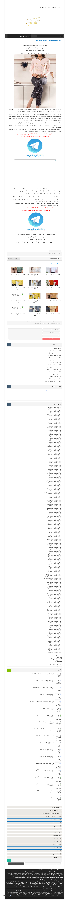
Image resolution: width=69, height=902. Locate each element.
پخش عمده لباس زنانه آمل (55, 567)
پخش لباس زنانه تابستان (56, 810)
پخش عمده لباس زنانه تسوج (54, 494)
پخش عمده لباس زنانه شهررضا (54, 451)
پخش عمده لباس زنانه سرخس (54, 478)
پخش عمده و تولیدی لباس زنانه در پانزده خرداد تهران (42, 701)
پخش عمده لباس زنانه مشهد (54, 415)
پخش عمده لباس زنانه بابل (55, 568)
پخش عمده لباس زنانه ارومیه (54, 424)
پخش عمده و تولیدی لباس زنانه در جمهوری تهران (43, 673)
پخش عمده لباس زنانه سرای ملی (53, 579)
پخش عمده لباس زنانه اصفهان (54, 410)
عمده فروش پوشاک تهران (56, 659)
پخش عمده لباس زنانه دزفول (54, 603)
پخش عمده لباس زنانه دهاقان (54, 454)
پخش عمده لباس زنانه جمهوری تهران (52, 578)
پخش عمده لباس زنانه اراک (55, 435)
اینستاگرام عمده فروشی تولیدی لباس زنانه (52, 813)
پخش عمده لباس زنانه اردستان (54, 572)
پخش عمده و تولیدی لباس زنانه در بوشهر (52, 275)
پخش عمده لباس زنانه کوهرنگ (54, 537)
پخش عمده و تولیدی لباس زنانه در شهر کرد (52, 314)
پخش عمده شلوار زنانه (56, 371)
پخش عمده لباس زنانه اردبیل (54, 430)
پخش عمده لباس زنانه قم (55, 418)
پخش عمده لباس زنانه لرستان (54, 411)
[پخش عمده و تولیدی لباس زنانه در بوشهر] (52, 272)
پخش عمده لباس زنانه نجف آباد (54, 584)
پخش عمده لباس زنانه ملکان (54, 466)
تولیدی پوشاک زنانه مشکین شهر (28, 53)
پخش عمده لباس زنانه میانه (55, 465)
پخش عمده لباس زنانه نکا (55, 562)
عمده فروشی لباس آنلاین (33, 321)
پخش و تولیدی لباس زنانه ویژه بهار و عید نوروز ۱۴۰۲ (42, 735)
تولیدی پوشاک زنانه (57, 655)
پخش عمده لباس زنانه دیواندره (54, 632)
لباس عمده (44, 323)
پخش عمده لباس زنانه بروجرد (54, 645)
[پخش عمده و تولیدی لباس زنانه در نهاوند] (35, 311)
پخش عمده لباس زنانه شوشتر (54, 490)
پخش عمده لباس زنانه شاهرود (54, 648)
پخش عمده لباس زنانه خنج (55, 505)
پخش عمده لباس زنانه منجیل (54, 618)
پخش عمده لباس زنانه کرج (55, 408)
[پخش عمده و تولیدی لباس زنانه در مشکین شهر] (35, 81)
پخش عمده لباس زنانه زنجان (54, 428)
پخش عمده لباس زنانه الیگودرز (54, 642)
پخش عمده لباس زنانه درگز (55, 477)
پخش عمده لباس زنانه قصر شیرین (53, 541)
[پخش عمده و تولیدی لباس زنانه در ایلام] (35, 285)
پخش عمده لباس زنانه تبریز (55, 423)
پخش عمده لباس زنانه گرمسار (54, 649)
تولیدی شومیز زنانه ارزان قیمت (47, 708)
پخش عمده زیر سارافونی (55, 362)
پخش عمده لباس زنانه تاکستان (54, 437)
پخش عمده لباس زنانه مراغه (54, 459)
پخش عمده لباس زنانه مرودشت (54, 504)
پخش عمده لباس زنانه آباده (55, 605)
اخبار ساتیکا (58, 348)
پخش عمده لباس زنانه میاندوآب (54, 520)
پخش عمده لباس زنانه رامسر (54, 555)
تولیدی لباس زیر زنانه (57, 853)
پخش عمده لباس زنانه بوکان (54, 513)
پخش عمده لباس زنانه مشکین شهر (53, 548)
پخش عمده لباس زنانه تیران (55, 586)
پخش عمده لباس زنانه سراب (54, 458)
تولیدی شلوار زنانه (57, 844)
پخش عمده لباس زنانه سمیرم (54, 453)
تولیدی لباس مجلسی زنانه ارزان (54, 850)
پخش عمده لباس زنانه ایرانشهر (54, 524)
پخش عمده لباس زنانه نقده (55, 521)
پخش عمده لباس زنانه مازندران (54, 414)
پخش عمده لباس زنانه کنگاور (54, 626)
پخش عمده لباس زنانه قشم (55, 529)
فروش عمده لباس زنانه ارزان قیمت (54, 323)
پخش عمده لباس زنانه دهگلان (54, 450)
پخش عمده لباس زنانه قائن (55, 598)
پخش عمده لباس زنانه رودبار (54, 563)
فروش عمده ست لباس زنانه (22, 321)
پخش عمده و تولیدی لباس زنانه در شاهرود (52, 288)
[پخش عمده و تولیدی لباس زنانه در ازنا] (52, 298)
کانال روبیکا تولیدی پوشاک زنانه (47, 742)
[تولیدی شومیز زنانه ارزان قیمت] (58, 711)
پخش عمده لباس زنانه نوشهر (54, 559)
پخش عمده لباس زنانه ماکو (55, 447)
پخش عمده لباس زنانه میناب (54, 528)
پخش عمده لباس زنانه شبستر (54, 469)
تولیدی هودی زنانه (57, 829)
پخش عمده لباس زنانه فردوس (54, 484)
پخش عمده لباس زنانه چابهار (54, 532)
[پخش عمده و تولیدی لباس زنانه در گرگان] (35, 272)
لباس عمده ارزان (38, 323)
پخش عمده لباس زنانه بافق (55, 549)
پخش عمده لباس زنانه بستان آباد (53, 467)
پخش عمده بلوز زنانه (56, 350)
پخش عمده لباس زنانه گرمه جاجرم (53, 481)
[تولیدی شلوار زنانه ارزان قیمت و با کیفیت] (58, 684)
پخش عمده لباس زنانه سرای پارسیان (52, 576)
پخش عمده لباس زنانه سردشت (54, 509)
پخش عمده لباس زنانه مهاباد (54, 519)
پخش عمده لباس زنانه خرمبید (54, 606)
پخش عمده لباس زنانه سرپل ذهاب (53, 525)
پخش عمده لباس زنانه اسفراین (54, 564)
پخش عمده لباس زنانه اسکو (55, 457)
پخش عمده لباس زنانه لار (55, 502)
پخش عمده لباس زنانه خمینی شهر (53, 574)
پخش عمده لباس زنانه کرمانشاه (54, 427)
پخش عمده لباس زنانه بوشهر (54, 652)
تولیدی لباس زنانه (30, 50)
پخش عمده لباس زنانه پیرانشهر (54, 446)
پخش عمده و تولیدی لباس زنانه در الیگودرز (34, 301)
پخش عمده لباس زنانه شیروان (54, 595)
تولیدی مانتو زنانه (58, 847)
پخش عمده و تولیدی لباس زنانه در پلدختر (17, 301)
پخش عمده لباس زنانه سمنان (54, 416)
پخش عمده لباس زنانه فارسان (54, 536)
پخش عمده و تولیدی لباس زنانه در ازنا (52, 300)
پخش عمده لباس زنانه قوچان (54, 590)
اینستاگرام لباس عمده (51, 321)
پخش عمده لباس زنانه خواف (54, 476)
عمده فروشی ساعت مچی (56, 665)
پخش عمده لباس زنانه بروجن (54, 535)
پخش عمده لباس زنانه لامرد (55, 445)
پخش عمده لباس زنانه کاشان (54, 580)
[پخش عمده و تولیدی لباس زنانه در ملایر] (17, 308)
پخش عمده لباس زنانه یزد (55, 420)
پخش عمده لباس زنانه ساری (54, 566)
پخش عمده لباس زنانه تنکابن (54, 554)
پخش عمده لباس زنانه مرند (55, 461)
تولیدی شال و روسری (57, 857)
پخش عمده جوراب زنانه (55, 357)
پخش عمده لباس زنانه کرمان (54, 419)
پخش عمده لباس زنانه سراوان (54, 531)
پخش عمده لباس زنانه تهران (54, 407)
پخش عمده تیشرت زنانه (55, 355)
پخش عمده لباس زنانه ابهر (55, 625)
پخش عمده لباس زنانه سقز (55, 630)
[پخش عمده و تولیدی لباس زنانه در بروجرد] (17, 285)
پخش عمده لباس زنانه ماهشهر (54, 488)
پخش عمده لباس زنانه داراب (54, 496)
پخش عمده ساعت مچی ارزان (55, 664)
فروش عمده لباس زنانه (56, 658)
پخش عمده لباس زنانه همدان (54, 634)
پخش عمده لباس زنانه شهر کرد (54, 640)
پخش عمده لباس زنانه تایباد (55, 441)
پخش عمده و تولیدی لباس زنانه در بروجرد (17, 288)
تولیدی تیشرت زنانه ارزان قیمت (47, 694)
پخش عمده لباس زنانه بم (55, 506)
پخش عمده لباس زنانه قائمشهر (54, 556)
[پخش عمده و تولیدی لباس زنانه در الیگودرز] (35, 298)
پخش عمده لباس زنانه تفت (55, 551)
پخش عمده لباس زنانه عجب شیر (53, 470)
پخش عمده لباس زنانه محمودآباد (53, 552)
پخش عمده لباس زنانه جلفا (55, 462)
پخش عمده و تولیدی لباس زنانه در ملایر (17, 314)
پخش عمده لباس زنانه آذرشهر (54, 455)
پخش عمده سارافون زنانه (55, 364)
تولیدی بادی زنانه (58, 838)
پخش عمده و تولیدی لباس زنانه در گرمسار (17, 275)
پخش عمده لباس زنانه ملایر (55, 637)
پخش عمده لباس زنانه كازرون (54, 501)
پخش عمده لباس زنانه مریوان (54, 533)
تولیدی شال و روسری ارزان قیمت (46, 749)
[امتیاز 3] (57, 247)
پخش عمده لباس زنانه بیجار (55, 629)
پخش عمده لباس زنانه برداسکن (54, 480)
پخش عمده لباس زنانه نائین (55, 583)
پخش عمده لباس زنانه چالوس (54, 560)
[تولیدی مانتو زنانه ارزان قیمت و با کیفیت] (58, 726)
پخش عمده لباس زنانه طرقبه (54, 471)
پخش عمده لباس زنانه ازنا (55, 644)
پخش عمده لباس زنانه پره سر (54, 619)
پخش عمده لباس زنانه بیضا (55, 497)
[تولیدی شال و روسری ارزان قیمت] (58, 753)
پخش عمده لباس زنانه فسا (55, 498)
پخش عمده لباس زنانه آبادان (54, 599)
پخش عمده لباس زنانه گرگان (54, 650)
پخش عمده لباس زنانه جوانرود (54, 527)
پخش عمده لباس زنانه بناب (55, 439)
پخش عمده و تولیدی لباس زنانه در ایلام (34, 288)
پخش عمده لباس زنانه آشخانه (54, 482)
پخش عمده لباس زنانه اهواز (55, 431)
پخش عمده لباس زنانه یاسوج (54, 543)
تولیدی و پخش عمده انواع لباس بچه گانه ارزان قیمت (42, 728)
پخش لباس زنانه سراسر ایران (54, 253)
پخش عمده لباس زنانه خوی (55, 510)
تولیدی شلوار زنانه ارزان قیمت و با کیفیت (45, 680)
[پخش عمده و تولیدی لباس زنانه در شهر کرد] (52, 311)
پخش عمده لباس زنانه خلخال (54, 547)
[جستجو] (9, 36)
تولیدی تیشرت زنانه (57, 822)
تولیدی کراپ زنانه (57, 835)
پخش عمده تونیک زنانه (56, 353)
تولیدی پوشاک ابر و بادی (56, 819)
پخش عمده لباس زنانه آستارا (54, 615)
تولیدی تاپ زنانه (58, 832)
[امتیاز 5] (60, 247)
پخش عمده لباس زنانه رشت (54, 432)
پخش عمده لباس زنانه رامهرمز (54, 489)
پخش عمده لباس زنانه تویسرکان (53, 636)
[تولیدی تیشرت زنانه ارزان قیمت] (58, 698)
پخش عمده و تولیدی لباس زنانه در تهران (45, 715)
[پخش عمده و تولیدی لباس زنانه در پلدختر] (17, 295)
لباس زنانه (38, 116)
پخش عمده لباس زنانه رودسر (54, 621)
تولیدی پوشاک (31, 109)
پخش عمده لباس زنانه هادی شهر (53, 463)
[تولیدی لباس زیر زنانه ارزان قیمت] (58, 760)
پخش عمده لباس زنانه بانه (55, 628)
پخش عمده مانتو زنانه (56, 376)
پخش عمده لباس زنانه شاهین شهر (53, 587)
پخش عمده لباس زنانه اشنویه (54, 523)
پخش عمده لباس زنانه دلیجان (54, 611)
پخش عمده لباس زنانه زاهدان (54, 422)
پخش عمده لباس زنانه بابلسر (54, 570)
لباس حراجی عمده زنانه (56, 807)
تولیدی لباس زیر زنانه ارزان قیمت (46, 756)
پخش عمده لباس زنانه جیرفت (54, 516)
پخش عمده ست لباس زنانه (55, 367)
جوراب (22, 116)
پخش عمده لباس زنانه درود (55, 594)
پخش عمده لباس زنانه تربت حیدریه (53, 474)
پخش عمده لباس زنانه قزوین (54, 434)
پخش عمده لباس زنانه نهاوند (54, 638)
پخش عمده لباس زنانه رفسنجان (54, 607)
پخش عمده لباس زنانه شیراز (54, 412)
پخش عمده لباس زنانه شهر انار (54, 609)
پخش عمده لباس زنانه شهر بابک (54, 610)
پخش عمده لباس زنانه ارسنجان (54, 500)
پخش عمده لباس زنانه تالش (55, 622)
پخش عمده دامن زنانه (56, 360)
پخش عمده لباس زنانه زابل (55, 449)
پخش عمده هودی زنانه (56, 378)
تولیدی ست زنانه (58, 841)
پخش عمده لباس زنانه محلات (54, 613)
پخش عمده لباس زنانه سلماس (54, 508)
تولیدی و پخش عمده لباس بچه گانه (54, 816)
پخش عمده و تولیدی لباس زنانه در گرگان (34, 275)
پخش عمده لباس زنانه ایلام (55, 646)
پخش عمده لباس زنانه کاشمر (54, 591)
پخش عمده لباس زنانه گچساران (54, 544)
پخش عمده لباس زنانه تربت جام (54, 473)
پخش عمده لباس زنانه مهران (54, 540)
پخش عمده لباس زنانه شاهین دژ (54, 517)
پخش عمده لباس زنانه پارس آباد (54, 545)
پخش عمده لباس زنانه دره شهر (54, 539)
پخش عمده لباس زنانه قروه (55, 633)
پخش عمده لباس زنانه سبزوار (54, 589)
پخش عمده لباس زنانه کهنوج (54, 515)
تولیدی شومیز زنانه (57, 826)
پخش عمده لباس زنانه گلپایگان (54, 582)
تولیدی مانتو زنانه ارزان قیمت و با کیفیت (45, 721)
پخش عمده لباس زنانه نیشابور (54, 593)
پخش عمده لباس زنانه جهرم (55, 443)
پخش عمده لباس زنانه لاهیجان (54, 614)
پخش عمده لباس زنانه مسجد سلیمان (52, 492)
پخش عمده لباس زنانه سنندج (54, 426)
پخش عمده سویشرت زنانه (55, 369)
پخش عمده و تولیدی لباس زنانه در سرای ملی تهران (42, 687)
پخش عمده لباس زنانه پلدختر (54, 641)
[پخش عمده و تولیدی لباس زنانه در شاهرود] (52, 285)
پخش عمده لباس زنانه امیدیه (54, 493)
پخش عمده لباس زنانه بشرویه (54, 485)
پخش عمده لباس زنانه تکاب (55, 512)
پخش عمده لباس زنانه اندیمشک (54, 601)
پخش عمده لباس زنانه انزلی (54, 617)
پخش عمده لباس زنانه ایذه (55, 486)
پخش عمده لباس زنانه (39, 50)
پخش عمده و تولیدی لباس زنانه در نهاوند (34, 314)
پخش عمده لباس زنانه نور (55, 558)
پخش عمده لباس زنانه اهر (55, 438)
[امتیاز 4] (59, 247)
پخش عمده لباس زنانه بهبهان (54, 442)
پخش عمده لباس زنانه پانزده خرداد (53, 575)
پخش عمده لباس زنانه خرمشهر (54, 602)
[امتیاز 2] (56, 247)
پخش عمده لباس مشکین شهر (42, 53)
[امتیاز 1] (54, 247)
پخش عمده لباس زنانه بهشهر (54, 571)
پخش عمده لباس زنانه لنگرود (54, 623)
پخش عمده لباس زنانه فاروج (54, 597)
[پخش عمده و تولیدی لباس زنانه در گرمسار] (17, 272)
